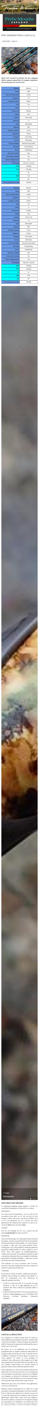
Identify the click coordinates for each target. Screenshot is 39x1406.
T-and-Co (14, 41)
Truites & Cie (16, 8)
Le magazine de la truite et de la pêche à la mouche (19, 13)
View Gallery (8, 1196)
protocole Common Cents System (16, 1206)
